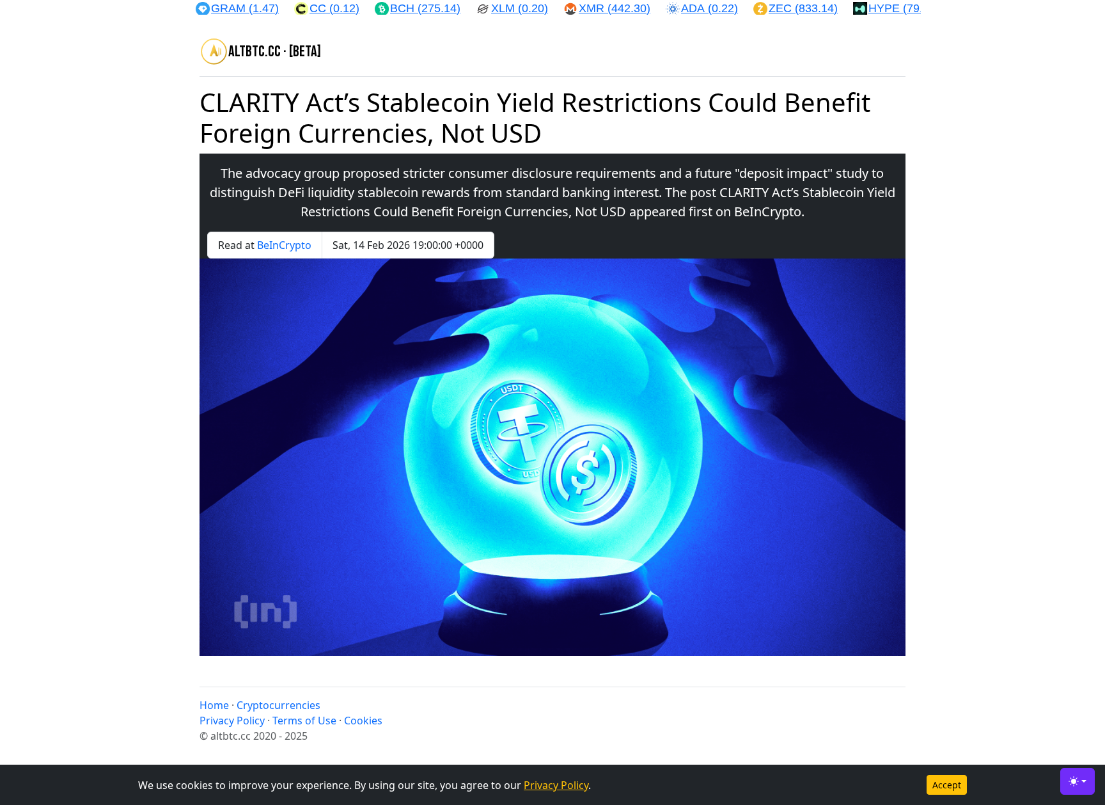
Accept (946, 785)
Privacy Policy (556, 785)
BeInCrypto (284, 245)
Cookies (363, 720)
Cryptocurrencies (278, 705)
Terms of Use (304, 720)
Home (214, 705)
